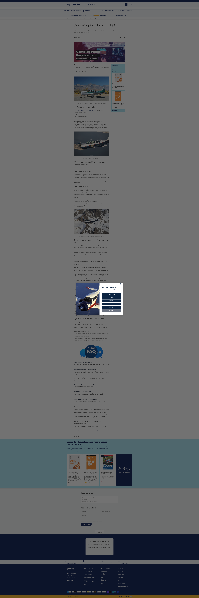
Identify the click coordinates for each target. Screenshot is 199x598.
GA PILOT (111, 297)
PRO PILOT (111, 300)
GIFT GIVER (111, 307)
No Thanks (111, 310)
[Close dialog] (121, 284)
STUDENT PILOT (111, 294)
